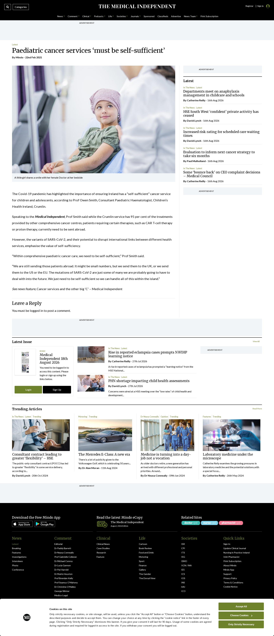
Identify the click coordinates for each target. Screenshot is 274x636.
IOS (183, 578)
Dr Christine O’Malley (65, 586)
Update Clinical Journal (234, 548)
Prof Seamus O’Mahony (66, 582)
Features (207, 416)
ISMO (184, 561)
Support (227, 574)
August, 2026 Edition (119, 526)
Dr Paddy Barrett (62, 548)
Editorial (58, 544)
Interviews (17, 561)
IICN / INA (186, 565)
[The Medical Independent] (137, 6)
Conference (18, 569)
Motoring (82, 416)
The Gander (145, 574)
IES (183, 569)
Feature (100, 556)
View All (256, 341)
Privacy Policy (230, 578)
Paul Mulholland (196, 160)
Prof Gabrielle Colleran (65, 556)
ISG (183, 556)
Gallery (142, 569)
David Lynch (194, 120)
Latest (15, 44)
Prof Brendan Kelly (63, 578)
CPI (183, 548)
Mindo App (228, 569)
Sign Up (57, 389)
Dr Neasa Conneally (150, 416)
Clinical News (103, 544)
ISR (183, 544)
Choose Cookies (239, 615)
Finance (143, 565)
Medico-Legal (61, 595)
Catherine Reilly (196, 100)
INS (183, 582)
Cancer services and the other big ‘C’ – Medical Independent (79, 289)
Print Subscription (232, 561)
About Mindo (229, 565)
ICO (183, 591)
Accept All (241, 606)
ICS (183, 574)
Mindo (19, 57)
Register (249, 6)
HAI (183, 586)
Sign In (226, 544)
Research (101, 552)
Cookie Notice (230, 586)
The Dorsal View (147, 578)
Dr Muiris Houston (63, 574)
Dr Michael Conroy (63, 561)
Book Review (145, 548)
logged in (36, 310)
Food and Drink (146, 552)
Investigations (19, 556)
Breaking (16, 548)
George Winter (61, 591)
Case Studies (103, 548)
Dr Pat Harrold (61, 569)
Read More (257, 408)
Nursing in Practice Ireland (236, 552)
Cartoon (143, 544)
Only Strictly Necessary (241, 624)
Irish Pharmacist (231, 556)
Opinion (164, 416)
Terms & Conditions (233, 582)
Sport (141, 561)
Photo (15, 565)
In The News (189, 87)
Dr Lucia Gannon (62, 565)
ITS (183, 552)
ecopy (42, 351)
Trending (37, 416)
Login (28, 389)
